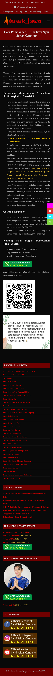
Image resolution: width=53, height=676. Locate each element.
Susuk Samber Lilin (10, 406)
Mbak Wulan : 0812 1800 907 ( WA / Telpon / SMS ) (26, 2)
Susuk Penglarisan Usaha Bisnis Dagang (18, 413)
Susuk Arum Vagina (10, 468)
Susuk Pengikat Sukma (12, 385)
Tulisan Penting (35, 12)
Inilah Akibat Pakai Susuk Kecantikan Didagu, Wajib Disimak (26, 507)
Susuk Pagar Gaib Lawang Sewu (15, 451)
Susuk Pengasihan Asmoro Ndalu (16, 392)
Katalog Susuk (8, 12)
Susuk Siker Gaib (9, 444)
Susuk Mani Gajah (10, 471)
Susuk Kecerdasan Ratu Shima (15, 464)
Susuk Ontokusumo (11, 454)
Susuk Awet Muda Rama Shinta (15, 375)
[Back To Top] (47, 670)
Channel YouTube (26, 11)
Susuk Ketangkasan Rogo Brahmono (17, 475)
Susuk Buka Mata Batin (12, 423)
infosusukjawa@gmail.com (26, 7)
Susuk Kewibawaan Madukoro (15, 440)
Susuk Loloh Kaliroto (11, 457)
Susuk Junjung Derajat (11, 430)
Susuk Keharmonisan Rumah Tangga (17, 395)
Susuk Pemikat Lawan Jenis (13, 388)
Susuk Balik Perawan (11, 416)
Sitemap (47, 12)
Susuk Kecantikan (10, 399)
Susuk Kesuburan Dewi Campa (15, 437)
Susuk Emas (7, 378)
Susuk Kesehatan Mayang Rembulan (17, 461)
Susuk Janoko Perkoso (12, 426)
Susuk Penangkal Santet (12, 447)
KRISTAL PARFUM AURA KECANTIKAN (19, 371)
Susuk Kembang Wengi (12, 433)
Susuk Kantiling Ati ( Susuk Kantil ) (16, 402)
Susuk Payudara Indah (11, 478)
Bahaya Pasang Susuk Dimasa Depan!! (18, 517)
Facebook (17, 11)
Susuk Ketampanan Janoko (13, 419)
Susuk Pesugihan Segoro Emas (15, 409)
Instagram (21, 11)
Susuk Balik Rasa (9, 382)
